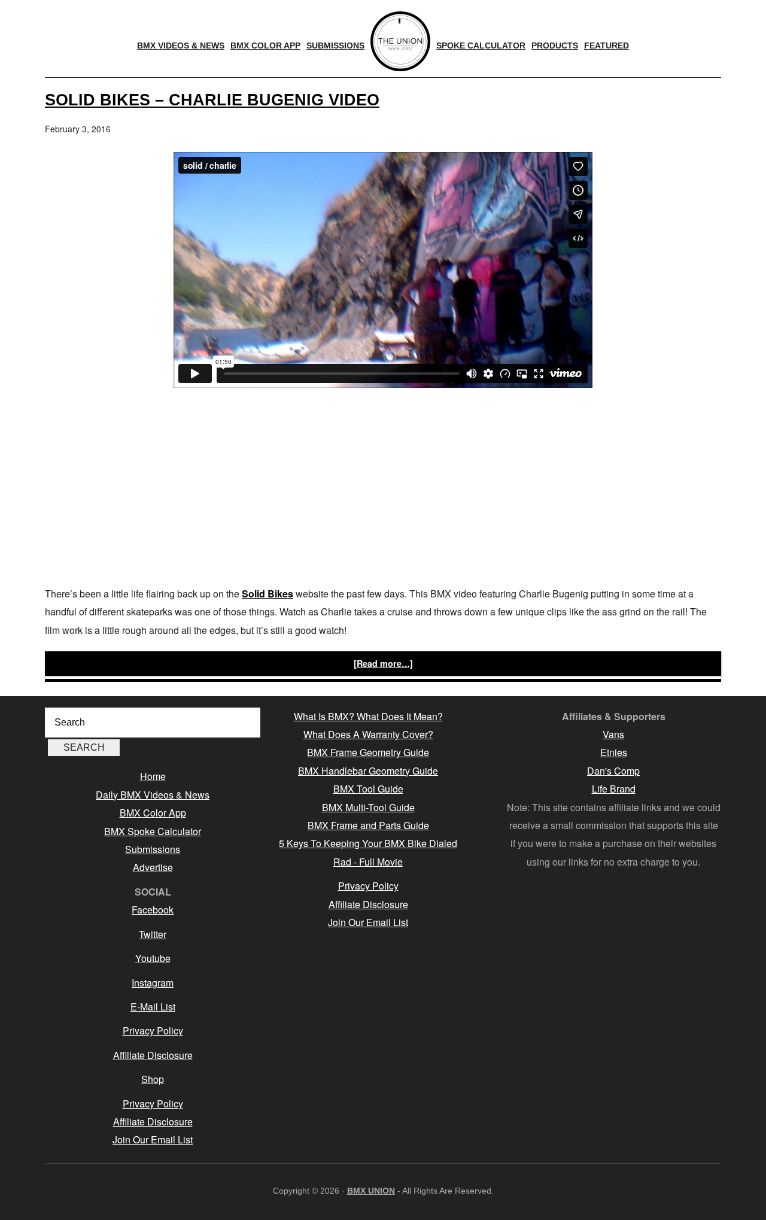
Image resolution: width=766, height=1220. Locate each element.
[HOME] (400, 41)
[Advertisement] (383, 489)
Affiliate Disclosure (153, 1055)
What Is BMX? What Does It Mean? (368, 716)
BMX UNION (371, 1190)
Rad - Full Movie (368, 862)
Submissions (152, 849)
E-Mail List (152, 1006)
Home (153, 776)
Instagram (153, 983)
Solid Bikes (267, 593)
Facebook (153, 909)
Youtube (153, 958)
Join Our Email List (153, 1139)
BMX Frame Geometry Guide (368, 752)
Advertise (153, 867)
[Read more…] (383, 663)
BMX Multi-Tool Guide (368, 807)
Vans (613, 734)
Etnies (613, 752)
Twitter (152, 934)
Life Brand (614, 789)
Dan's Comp (613, 771)
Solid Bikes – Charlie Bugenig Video (212, 99)
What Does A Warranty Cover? (368, 734)
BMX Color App (153, 813)
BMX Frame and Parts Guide (368, 825)
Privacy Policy (153, 1030)
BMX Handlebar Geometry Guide (368, 771)
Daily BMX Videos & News (152, 795)
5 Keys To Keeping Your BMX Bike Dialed (368, 843)
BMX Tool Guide (368, 789)
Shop (152, 1079)
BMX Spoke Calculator (152, 831)
